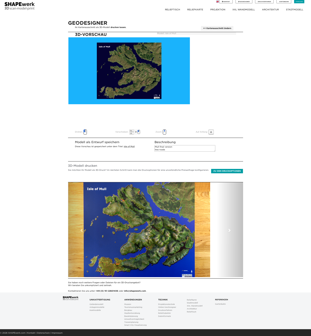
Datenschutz (43, 333)
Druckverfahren (264, 1)
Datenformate (164, 316)
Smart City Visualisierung (135, 325)
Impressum (57, 333)
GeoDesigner (244, 1)
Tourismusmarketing (133, 307)
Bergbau (128, 310)
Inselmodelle (95, 310)
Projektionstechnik (166, 304)
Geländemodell (96, 304)
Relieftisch (191, 312)
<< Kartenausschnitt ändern (217, 28)
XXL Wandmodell (195, 306)
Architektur (192, 309)
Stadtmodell (192, 303)
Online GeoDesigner (167, 307)
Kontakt (226, 1)
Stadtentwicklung (132, 313)
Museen (127, 304)
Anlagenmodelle (97, 307)
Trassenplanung (131, 322)
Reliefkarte (192, 300)
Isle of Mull (129, 146)
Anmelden (299, 1)
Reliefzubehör (164, 313)
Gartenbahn (284, 1)
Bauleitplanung (131, 316)
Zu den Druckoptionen (227, 171)
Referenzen (221, 300)
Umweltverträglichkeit (134, 319)
